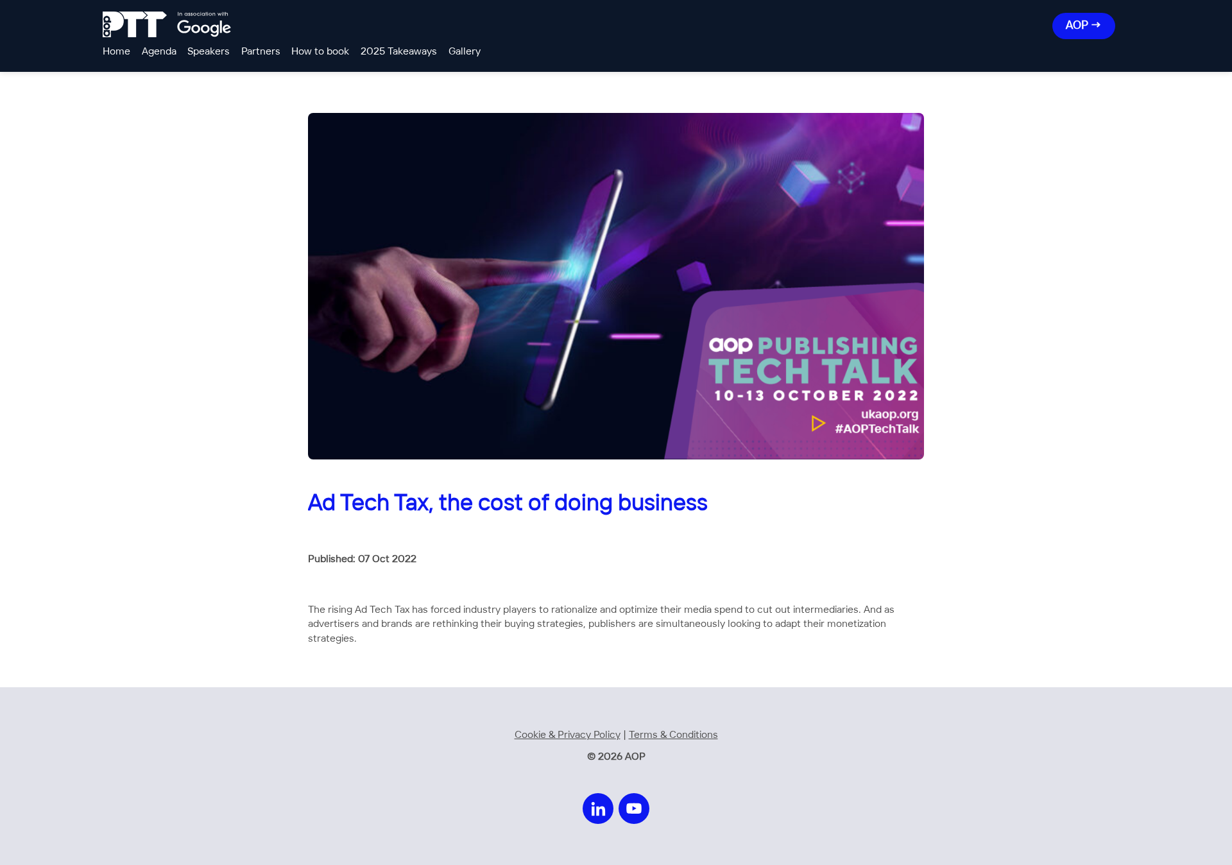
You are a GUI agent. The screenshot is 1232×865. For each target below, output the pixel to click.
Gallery (465, 51)
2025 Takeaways (399, 51)
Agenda (159, 51)
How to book (320, 51)
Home (116, 51)
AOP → (1084, 25)
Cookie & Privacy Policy (567, 735)
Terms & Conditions (673, 735)
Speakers (208, 51)
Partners (260, 51)
